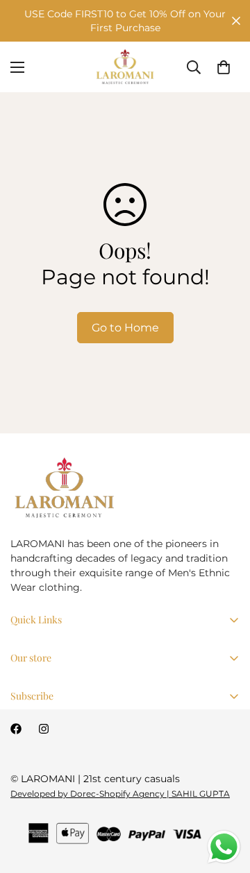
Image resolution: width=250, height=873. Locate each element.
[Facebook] (16, 728)
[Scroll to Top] (225, 799)
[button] (224, 67)
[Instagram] (43, 728)
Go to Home (125, 327)
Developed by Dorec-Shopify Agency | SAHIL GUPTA (120, 793)
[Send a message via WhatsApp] (224, 847)
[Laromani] (125, 67)
